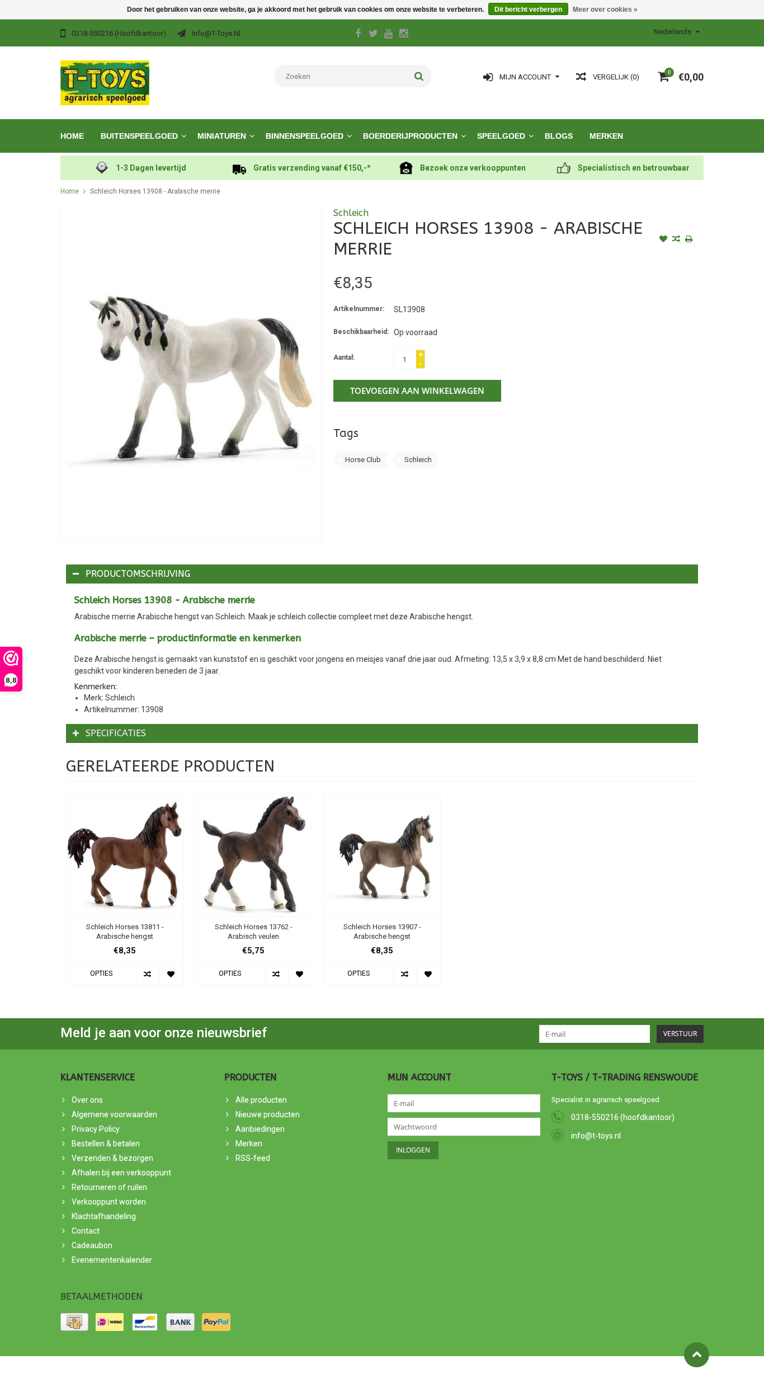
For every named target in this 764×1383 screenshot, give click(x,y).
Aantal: (344, 357)
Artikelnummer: (358, 309)
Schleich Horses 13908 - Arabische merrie (155, 191)
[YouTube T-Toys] (388, 35)
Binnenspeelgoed (304, 135)
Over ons (87, 1099)
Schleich (351, 213)
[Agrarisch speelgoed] (104, 82)
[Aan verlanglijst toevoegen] (663, 240)
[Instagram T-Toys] (403, 35)
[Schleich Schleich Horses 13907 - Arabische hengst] (382, 855)
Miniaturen (221, 135)
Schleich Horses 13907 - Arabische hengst (382, 931)
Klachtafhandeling (104, 1216)
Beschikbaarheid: (361, 332)
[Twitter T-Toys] (373, 35)
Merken (606, 135)
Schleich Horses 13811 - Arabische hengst (125, 931)
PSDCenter (185, 1369)
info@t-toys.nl (596, 1135)
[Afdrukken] (689, 240)
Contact (86, 1230)
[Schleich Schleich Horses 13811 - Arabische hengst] (125, 855)
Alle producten (261, 1099)
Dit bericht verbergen (528, 9)
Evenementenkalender (112, 1259)
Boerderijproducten (410, 135)
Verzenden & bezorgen (112, 1158)
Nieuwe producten (267, 1114)
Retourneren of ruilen (109, 1187)
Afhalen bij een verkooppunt (121, 1172)
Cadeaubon (92, 1245)
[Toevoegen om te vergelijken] (676, 240)
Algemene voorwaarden (114, 1114)
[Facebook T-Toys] (358, 35)
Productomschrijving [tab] (138, 573)
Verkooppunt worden (109, 1201)
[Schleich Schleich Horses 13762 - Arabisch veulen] (253, 855)
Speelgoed (501, 135)
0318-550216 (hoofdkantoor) (623, 1117)
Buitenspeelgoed (139, 135)
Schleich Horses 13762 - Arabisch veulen (254, 931)
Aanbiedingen (260, 1129)
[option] (124, 894)
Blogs (559, 135)
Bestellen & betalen (106, 1143)
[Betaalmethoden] (74, 1322)
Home (72, 135)
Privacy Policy (96, 1129)
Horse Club (363, 459)
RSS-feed (252, 1158)
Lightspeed (261, 1369)
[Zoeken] (419, 76)
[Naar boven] (696, 1354)
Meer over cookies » (605, 9)
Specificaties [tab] (116, 733)
